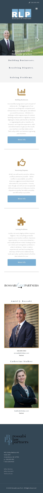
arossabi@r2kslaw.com (21, 353)
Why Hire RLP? (9, 471)
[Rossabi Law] (21, 13)
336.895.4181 (35, 2)
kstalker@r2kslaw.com (21, 411)
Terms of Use (8, 473)
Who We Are (8, 469)
